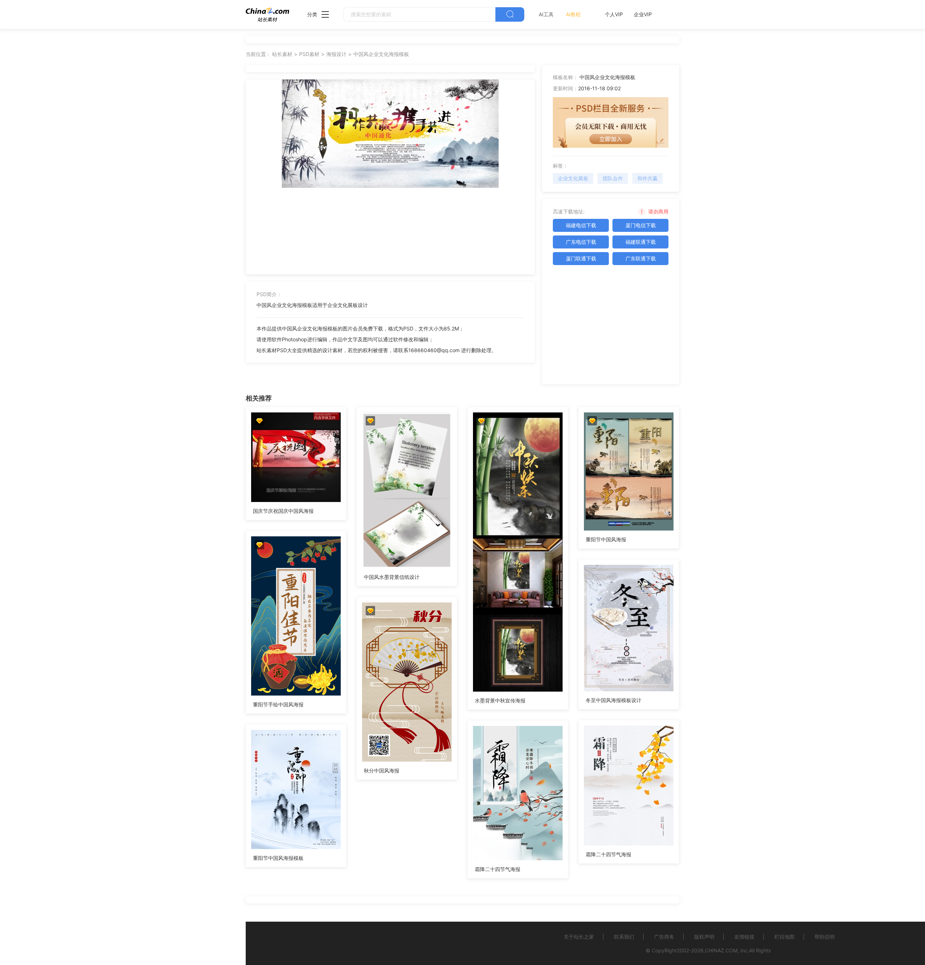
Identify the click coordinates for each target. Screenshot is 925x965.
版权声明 (704, 937)
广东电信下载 (581, 242)
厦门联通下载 (581, 258)
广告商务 (664, 937)
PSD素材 (309, 54)
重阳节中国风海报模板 (278, 858)
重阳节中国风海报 (606, 539)
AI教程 (573, 14)
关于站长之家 (579, 937)
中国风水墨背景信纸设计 (392, 577)
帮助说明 (824, 937)
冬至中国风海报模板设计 (613, 700)
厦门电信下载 (640, 225)
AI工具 (546, 14)
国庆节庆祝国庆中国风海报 (283, 511)
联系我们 (624, 937)
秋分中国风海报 (381, 770)
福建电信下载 (581, 225)
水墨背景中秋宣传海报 (500, 700)
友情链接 (744, 937)
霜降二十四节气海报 (608, 854)
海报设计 (336, 54)
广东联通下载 (640, 258)
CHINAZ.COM (721, 950)
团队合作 (613, 178)
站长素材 (282, 54)
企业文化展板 (573, 178)
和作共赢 (647, 178)
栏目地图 (784, 937)
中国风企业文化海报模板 (381, 54)
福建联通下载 (640, 242)
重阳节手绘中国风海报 (278, 704)
